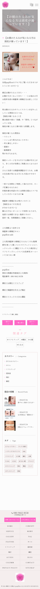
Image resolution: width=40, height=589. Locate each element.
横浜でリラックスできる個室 (13, 296)
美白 (18, 466)
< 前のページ (8, 323)
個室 (16, 314)
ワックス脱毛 (22, 446)
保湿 (24, 466)
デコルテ (31, 461)
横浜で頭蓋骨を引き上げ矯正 (13, 290)
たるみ (7, 461)
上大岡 (18, 456)
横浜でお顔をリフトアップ (12, 283)
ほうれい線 (22, 461)
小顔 (29, 456)
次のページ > (32, 323)
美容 (18, 471)
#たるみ (20, 344)
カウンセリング (10, 471)
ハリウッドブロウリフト (12, 451)
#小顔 (30, 339)
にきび (14, 461)
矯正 (13, 314)
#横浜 (23, 339)
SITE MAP (30, 568)
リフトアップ (6, 314)
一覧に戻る (20, 323)
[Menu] (36, 4)
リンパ (30, 466)
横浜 (24, 456)
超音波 (8, 373)
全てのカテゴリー (12, 361)
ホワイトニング (10, 466)
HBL (24, 451)
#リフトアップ (13, 339)
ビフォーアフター (10, 446)
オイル (8, 365)
